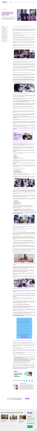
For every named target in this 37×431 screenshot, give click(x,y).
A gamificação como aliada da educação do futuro (4, 31)
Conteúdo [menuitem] (32, 2)
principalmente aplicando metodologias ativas (18, 45)
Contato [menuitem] (29, 2)
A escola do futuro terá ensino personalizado (4, 28)
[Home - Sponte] (4, 2)
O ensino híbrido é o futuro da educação (4, 30)
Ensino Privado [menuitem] (11, 2)
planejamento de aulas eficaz (30, 113)
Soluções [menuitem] (16, 2)
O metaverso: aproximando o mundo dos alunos (5, 35)
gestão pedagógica (25, 342)
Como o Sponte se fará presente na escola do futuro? (4, 40)
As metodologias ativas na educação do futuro (4, 33)
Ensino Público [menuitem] (7, 2)
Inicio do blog (4, 9)
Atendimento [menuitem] (24, 2)
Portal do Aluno (27, 365)
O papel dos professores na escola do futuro (4, 38)
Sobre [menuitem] (19, 2)
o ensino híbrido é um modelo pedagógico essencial (23, 100)
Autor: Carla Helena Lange (4, 16)
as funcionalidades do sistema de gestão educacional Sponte (23, 368)
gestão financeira (24, 364)
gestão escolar (27, 29)
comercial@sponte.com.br (31, 421)
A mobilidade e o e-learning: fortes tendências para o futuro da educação (5, 37)
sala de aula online (31, 365)
